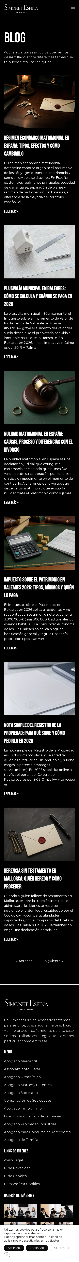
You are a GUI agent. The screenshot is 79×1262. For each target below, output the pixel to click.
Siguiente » (54, 961)
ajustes (55, 1240)
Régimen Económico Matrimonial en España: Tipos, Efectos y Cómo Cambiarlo (36, 146)
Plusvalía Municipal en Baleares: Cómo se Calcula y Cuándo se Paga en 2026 (38, 296)
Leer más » (11, 211)
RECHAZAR (37, 1247)
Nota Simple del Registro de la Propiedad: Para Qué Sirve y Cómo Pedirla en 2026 (34, 733)
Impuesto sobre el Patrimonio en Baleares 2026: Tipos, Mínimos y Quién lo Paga (39, 587)
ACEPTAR (14, 1247)
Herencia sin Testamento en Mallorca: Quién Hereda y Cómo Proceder (33, 879)
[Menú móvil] (73, 8)
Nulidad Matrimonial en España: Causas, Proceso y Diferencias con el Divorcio (38, 442)
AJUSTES (59, 1247)
